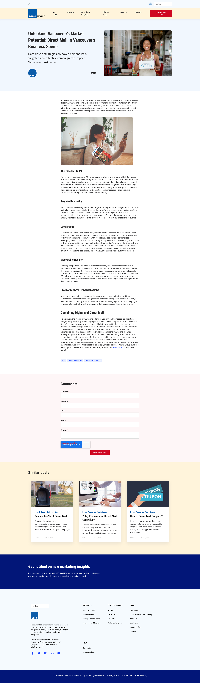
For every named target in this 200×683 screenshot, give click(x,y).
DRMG (93, 73)
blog (63, 360)
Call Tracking (112, 614)
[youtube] (59, 653)
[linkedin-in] (52, 653)
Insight (110, 610)
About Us (133, 619)
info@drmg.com (37, 647)
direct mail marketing (75, 360)
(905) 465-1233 (36, 644)
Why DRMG (134, 610)
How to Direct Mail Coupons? (146, 516)
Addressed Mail (88, 614)
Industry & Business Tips (93, 360)
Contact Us (87, 648)
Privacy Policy (114, 675)
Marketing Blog (135, 627)
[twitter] (39, 653)
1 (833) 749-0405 (50, 644)
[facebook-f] (32, 653)
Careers (133, 631)
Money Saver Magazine (91, 623)
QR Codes (111, 619)
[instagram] (45, 653)
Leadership (134, 623)
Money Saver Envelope (91, 619)
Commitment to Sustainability (141, 614)
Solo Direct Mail (89, 610)
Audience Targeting (115, 623)
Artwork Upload (89, 652)
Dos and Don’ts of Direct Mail (51, 516)
